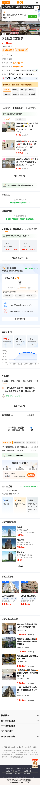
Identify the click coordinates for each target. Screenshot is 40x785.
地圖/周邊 (31, 415)
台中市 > (15, 747)
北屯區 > (22, 747)
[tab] (7, 119)
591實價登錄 (9, 768)
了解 (36, 7)
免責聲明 (9, 774)
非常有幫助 (6, 296)
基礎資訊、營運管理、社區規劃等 (20, 74)
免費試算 (31, 475)
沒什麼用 (29, 296)
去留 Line (32, 16)
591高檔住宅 (27, 771)
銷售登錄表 (33, 229)
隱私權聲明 (27, 774)
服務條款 (17, 774)
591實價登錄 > (7, 747)
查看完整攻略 (20, 319)
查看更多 (20, 566)
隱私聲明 (20, 783)
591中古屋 (9, 771)
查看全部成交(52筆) (20, 258)
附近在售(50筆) (20, 176)
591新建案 (20, 768)
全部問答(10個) (20, 406)
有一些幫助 (18, 296)
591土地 (28, 768)
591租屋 (17, 771)
